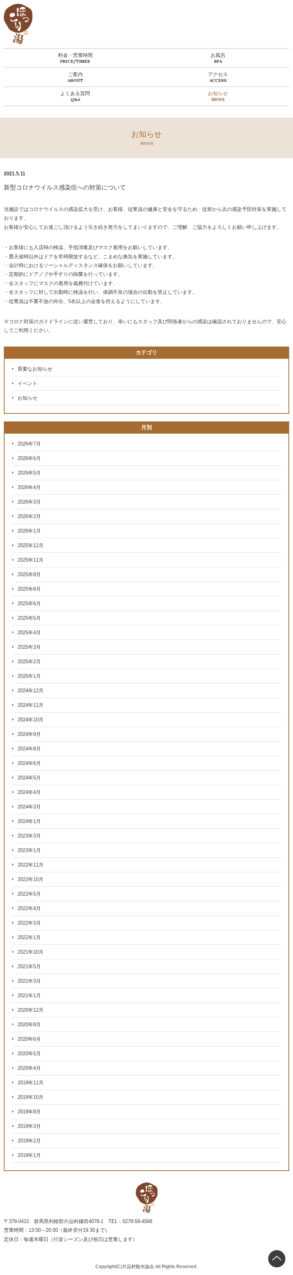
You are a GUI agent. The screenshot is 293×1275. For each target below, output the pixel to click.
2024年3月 (29, 807)
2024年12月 (30, 690)
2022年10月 (30, 879)
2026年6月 (29, 458)
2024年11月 (30, 705)
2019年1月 (29, 1155)
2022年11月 (30, 865)
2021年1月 (29, 995)
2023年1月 (29, 850)
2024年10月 (30, 720)
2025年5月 (29, 618)
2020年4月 (29, 1068)
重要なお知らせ (35, 369)
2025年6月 (29, 603)
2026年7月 (29, 444)
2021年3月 (29, 981)
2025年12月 (30, 545)
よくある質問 (75, 93)
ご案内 (75, 74)
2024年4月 (29, 792)
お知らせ (218, 93)
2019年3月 (29, 1126)
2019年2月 (29, 1141)
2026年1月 (29, 531)
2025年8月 (29, 589)
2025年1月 (29, 676)
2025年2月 (29, 661)
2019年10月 (30, 1097)
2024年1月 (29, 821)
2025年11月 (30, 560)
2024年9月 (29, 734)
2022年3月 (29, 923)
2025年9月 (29, 574)
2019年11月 (30, 1082)
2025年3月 (29, 647)
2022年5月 (29, 894)
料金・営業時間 (75, 55)
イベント (27, 383)
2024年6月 (29, 763)
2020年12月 (30, 1010)
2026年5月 (29, 473)
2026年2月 (29, 516)
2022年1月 (29, 937)
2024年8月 (29, 749)
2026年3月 (29, 502)
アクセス (218, 74)
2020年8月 (29, 1024)
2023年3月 (29, 836)
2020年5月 (29, 1053)
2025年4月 (29, 632)
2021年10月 (30, 952)
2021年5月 (29, 966)
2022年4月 (29, 908)
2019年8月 (29, 1112)
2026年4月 (29, 487)
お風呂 (218, 55)
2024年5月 (29, 778)
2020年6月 (29, 1039)
